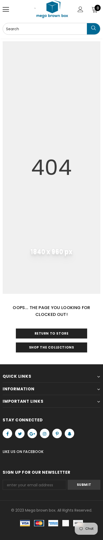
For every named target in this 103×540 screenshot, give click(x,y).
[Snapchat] (69, 433)
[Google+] (32, 433)
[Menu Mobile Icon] (6, 9)
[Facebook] (7, 433)
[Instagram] (44, 433)
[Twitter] (20, 433)
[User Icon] (80, 9)
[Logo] (52, 9)
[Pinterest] (57, 433)
